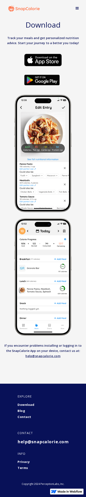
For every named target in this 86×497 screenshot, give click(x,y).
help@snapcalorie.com (43, 442)
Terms (23, 468)
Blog (21, 411)
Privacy (24, 462)
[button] (77, 8)
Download (26, 404)
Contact (24, 417)
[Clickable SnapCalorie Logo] (23, 8)
